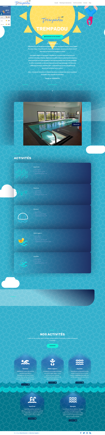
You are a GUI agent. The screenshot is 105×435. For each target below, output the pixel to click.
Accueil (56, 2)
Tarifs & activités (77, 2)
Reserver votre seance (53, 36)
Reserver (76, 124)
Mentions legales (34, 433)
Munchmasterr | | (25, 433)
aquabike (79, 84)
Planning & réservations (65, 2)
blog (90, 2)
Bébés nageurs (52, 84)
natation (25, 84)
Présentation (52, 43)
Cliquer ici (25, 384)
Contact (85, 2)
